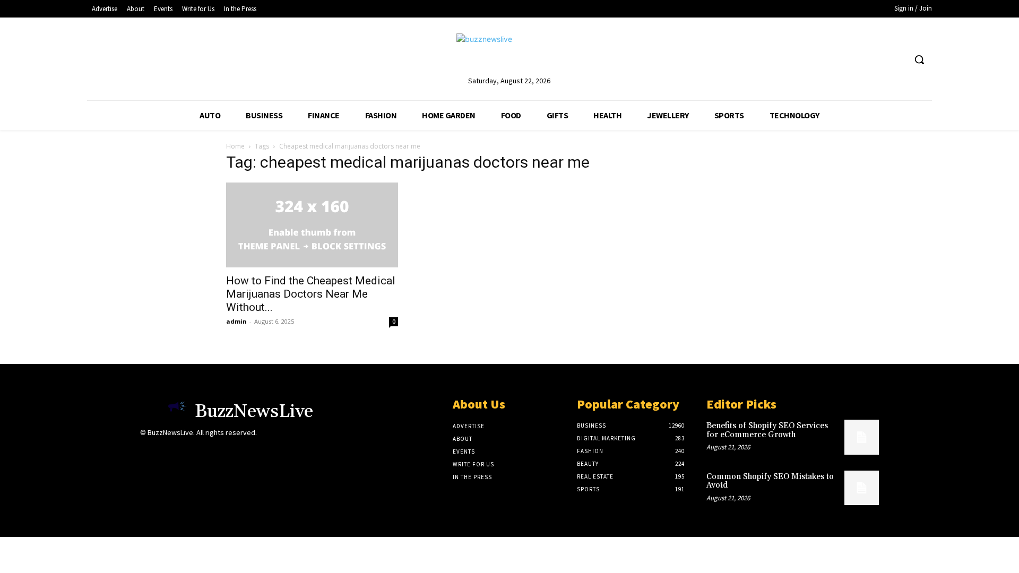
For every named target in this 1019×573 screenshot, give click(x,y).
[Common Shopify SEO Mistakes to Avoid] (861, 488)
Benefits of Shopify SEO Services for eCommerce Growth (767, 430)
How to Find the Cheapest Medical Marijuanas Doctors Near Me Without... (310, 294)
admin (236, 321)
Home (235, 146)
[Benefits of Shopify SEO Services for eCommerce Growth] (861, 437)
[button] (919, 59)
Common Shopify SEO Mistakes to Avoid (770, 481)
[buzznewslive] (509, 53)
